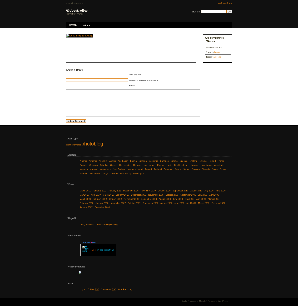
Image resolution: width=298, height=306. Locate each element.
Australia (103, 161)
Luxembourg (206, 165)
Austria (112, 161)
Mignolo (202, 301)
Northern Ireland (135, 169)
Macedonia (219, 165)
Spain (215, 169)
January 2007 (86, 207)
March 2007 (203, 203)
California (153, 161)
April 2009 (214, 195)
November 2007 (118, 203)
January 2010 (122, 195)
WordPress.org (125, 289)
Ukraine (114, 173)
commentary (71, 145)
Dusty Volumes (87, 224)
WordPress (223, 301)
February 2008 (86, 203)
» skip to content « (74, 3)
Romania (168, 169)
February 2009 (100, 199)
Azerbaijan (123, 161)
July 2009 (202, 195)
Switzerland (95, 173)
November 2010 (148, 191)
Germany (93, 165)
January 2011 (114, 191)
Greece (113, 165)
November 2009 (155, 195)
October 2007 (134, 203)
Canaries (164, 161)
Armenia (93, 161)
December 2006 (102, 207)
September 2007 (150, 203)
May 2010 (84, 195)
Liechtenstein (180, 165)
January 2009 (115, 199)
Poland (148, 169)
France (217, 52)
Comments (108, 289)
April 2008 (201, 199)
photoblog (216, 57)
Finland (212, 161)
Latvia (169, 165)
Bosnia (133, 161)
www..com (89, 243)
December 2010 (130, 191)
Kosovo (160, 165)
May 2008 (189, 199)
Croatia (174, 161)
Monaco (93, 169)
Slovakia (196, 169)
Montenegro (105, 169)
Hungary (137, 165)
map (79, 145)
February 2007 (218, 203)
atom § (225, 3)
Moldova (84, 169)
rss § (220, 3)
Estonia (203, 161)
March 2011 (85, 191)
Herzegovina (125, 165)
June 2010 (221, 191)
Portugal (158, 169)
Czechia (183, 161)
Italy (145, 165)
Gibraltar (104, 165)
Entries (93, 289)
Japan (152, 165)
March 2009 (85, 199)
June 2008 (178, 199)
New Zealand (119, 169)
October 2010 (164, 191)
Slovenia (206, 169)
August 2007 (166, 203)
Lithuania (193, 165)
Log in (83, 289)
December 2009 (138, 195)
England (193, 161)
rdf (230, 3)
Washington (138, 173)
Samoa (178, 169)
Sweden (83, 173)
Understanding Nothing (107, 224)
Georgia (83, 165)
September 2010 (180, 191)
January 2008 (102, 203)
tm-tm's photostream (105, 250)
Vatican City (125, 173)
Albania (83, 161)
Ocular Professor (189, 301)
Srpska (223, 169)
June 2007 (179, 203)
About (87, 25)
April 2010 (96, 195)
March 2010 (108, 195)
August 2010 (196, 191)
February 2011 (99, 191)
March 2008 (213, 199)
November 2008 (131, 199)
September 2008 (149, 199)
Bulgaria (143, 161)
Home (73, 25)
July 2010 (208, 191)
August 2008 (165, 199)
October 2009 (172, 195)
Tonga (105, 173)
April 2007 (191, 203)
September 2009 (188, 195)
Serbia (186, 169)
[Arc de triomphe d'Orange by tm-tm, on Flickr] (79, 36)
